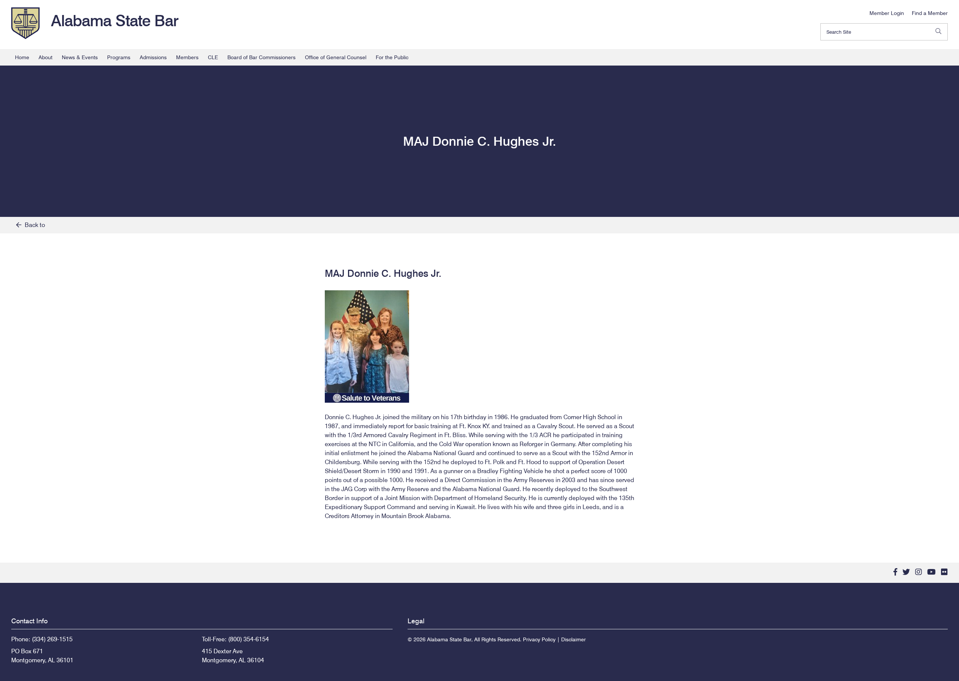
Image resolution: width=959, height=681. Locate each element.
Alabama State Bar (114, 20)
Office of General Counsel (335, 57)
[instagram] (918, 572)
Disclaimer (573, 639)
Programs (118, 57)
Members (187, 57)
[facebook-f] (895, 572)
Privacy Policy (539, 639)
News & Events (80, 57)
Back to (33, 224)
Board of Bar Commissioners (261, 57)
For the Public (392, 57)
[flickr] (944, 572)
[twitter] (906, 572)
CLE (213, 57)
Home (22, 57)
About (45, 57)
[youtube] (931, 572)
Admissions (153, 57)
